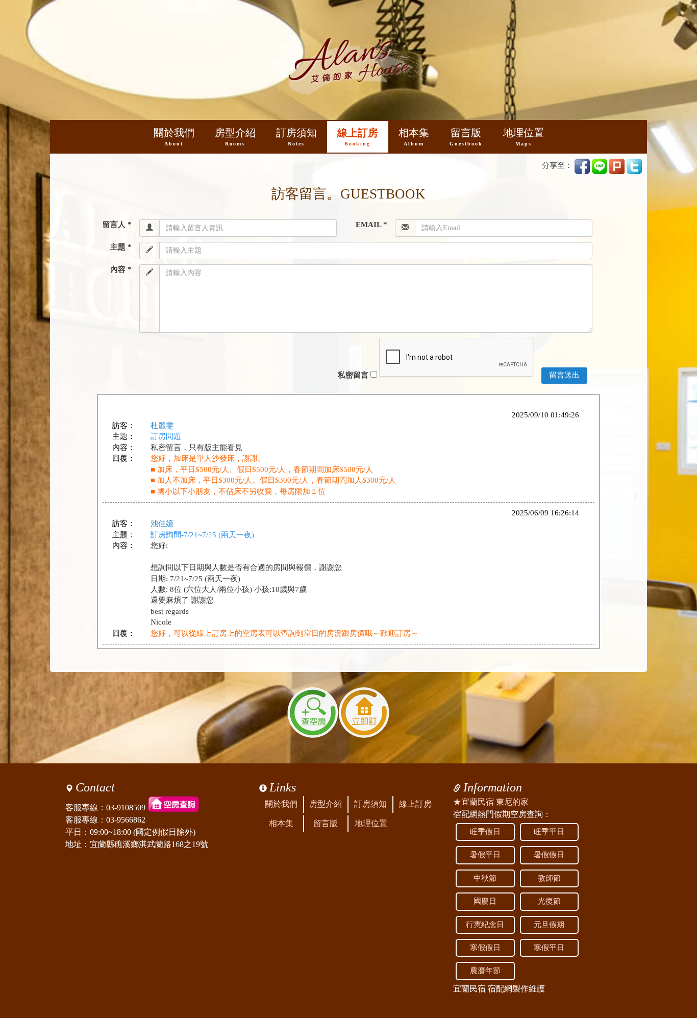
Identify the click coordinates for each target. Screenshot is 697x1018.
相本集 (414, 137)
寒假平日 (549, 947)
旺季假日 (485, 832)
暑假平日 (485, 855)
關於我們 (174, 137)
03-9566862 (125, 819)
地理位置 (523, 137)
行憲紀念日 (485, 925)
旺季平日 (549, 832)
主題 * (121, 247)
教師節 (549, 878)
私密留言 (353, 375)
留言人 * (117, 224)
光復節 (549, 901)
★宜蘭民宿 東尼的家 (491, 802)
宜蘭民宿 (469, 988)
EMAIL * (371, 224)
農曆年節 (485, 970)
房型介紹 (235, 137)
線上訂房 (357, 137)
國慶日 (485, 901)
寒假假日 (485, 947)
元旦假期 (549, 925)
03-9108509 (125, 807)
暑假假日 (549, 855)
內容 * (121, 269)
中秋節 (485, 878)
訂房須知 (296, 137)
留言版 (466, 137)
